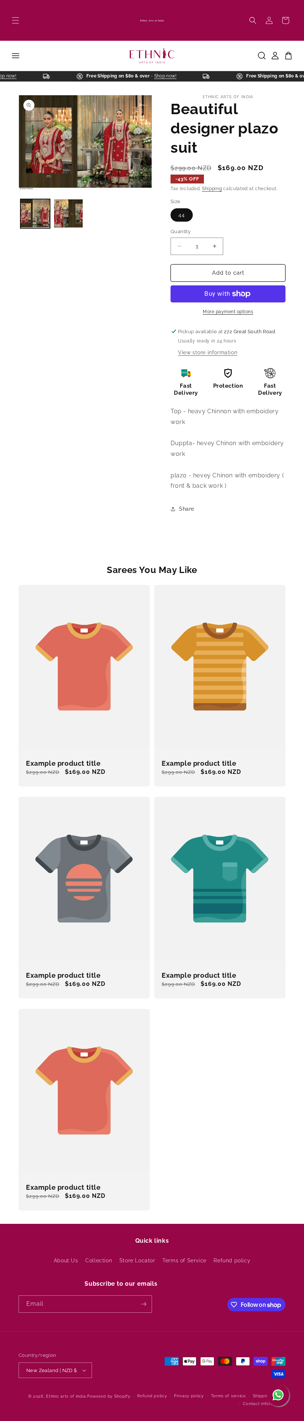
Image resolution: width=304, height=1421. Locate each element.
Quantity (181, 231)
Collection (98, 1260)
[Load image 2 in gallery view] (68, 214)
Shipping (212, 188)
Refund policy (232, 1260)
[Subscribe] (143, 1304)
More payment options (228, 311)
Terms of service (228, 1396)
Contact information (264, 1403)
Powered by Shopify (108, 1396)
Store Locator (137, 1260)
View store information (207, 352)
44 (181, 215)
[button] (15, 20)
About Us (66, 1260)
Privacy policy (189, 1396)
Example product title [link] (63, 763)
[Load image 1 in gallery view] (35, 214)
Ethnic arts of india (66, 1396)
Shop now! (170, 76)
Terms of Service (184, 1260)
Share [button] (186, 509)
